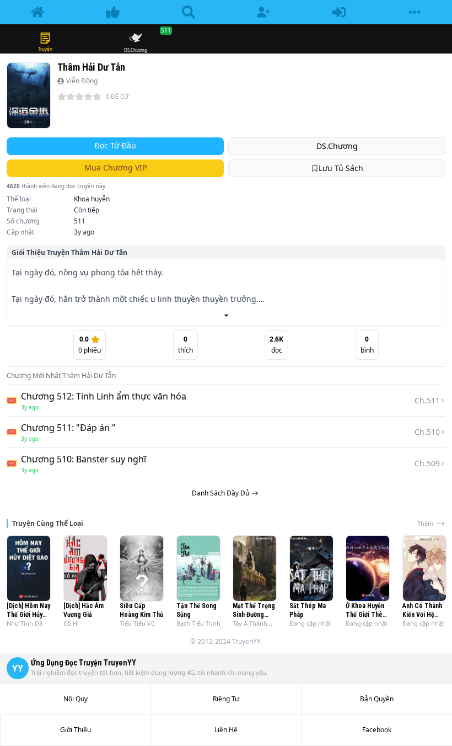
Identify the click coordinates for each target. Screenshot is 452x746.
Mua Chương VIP (115, 167)
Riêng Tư (226, 699)
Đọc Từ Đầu (115, 145)
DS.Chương (337, 146)
